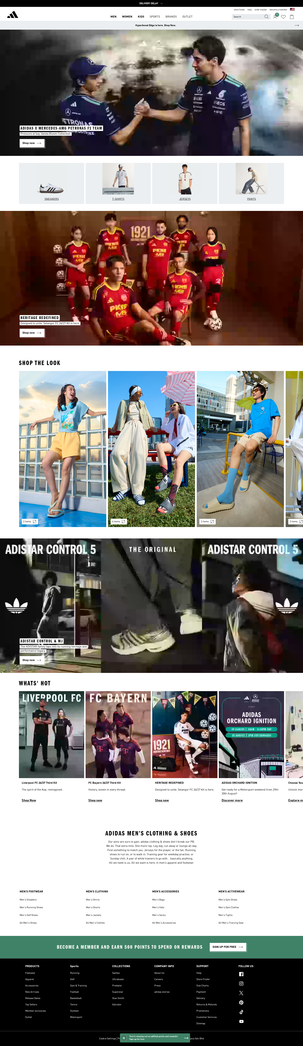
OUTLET (187, 16)
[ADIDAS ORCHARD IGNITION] (251, 748)
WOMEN (127, 16)
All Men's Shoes (28, 923)
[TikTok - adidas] (258, 1012)
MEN (113, 16)
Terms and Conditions (146, 1038)
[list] (151, 451)
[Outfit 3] (240, 449)
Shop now (95, 800)
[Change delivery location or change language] (292, 10)
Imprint (163, 1038)
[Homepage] (12, 15)
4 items (116, 521)
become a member (278, 10)
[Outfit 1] (62, 449)
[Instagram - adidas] (258, 984)
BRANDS (171, 16)
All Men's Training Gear (231, 923)
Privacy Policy (125, 1038)
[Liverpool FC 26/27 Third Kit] (51, 748)
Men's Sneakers (28, 900)
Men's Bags (158, 900)
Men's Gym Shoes (227, 900)
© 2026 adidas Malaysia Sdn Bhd (186, 1038)
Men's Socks (159, 915)
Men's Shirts (93, 900)
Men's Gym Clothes (228, 907)
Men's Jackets (93, 915)
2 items (27, 521)
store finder (239, 10)
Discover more (232, 800)
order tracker (261, 10)
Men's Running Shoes (31, 907)
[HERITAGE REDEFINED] (184, 748)
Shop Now (29, 800)
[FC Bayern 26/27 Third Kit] (118, 748)
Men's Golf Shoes (29, 915)
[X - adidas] (258, 993)
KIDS (141, 16)
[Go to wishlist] (283, 17)
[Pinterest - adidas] (258, 1003)
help (250, 10)
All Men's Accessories (164, 923)
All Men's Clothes (95, 923)
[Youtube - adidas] (258, 1022)
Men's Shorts (93, 907)
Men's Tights (225, 915)
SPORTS (155, 16)
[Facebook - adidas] (258, 974)
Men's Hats (158, 907)
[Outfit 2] (151, 449)
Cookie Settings (107, 1038)
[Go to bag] (292, 17)
